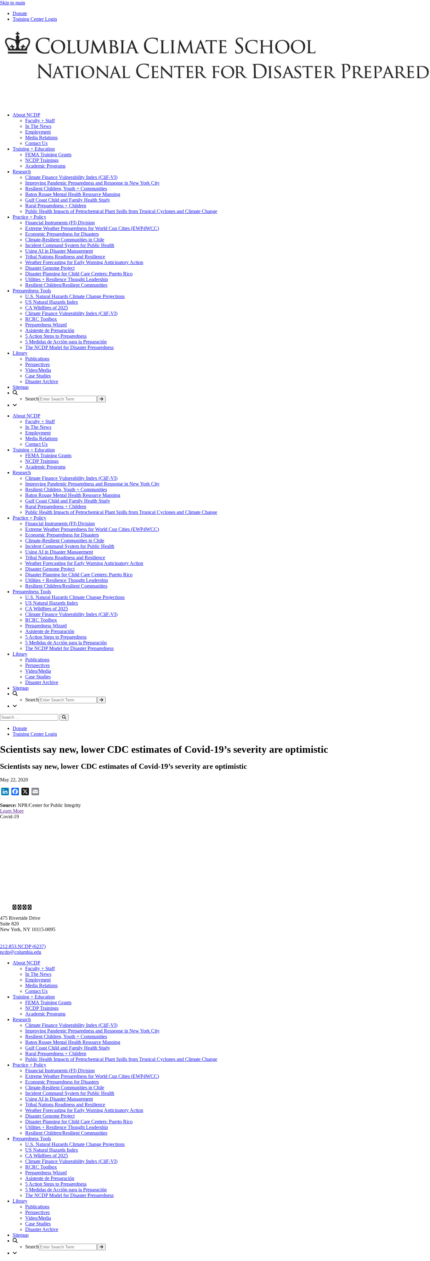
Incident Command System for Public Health (69, 245)
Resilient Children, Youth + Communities (66, 188)
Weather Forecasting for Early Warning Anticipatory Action (84, 262)
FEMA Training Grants (48, 154)
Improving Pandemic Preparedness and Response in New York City (92, 183)
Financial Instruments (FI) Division (60, 222)
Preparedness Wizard (46, 324)
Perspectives (37, 364)
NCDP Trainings (42, 160)
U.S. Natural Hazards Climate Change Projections (75, 296)
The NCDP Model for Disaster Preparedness (69, 347)
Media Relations (41, 137)
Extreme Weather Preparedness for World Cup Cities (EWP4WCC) (92, 228)
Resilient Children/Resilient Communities (66, 285)
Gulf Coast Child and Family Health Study (67, 200)
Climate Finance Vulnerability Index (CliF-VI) (71, 177)
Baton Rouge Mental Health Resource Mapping (72, 194)
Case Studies (38, 375)
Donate (20, 13)
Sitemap (21, 387)
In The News (38, 126)
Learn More (12, 811)
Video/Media (38, 370)
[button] (221, 396)
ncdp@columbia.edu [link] (20, 952)
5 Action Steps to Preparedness (56, 336)
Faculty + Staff (40, 120)
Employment (38, 132)
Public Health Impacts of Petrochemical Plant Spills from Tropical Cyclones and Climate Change (121, 211)
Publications (37, 358)
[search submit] (101, 399)
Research (22, 171)
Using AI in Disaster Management (59, 251)
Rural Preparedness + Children (55, 205)
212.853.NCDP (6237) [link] (23, 946)
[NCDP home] (182, 896)
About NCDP (26, 115)
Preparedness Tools (32, 290)
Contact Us (36, 143)
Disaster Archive (41, 381)
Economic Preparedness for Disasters (62, 234)
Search (32, 398)
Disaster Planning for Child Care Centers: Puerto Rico (79, 273)
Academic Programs (45, 166)
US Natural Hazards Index (51, 302)
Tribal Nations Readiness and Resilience (65, 256)
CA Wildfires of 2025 (46, 307)
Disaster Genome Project (50, 268)
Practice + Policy (29, 217)
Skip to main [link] (12, 2)
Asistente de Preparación (49, 330)
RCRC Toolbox (41, 319)
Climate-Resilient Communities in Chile (64, 239)
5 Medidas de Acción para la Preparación (66, 341)
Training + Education (34, 149)
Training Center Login (35, 19)
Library (20, 353)
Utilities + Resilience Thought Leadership (66, 279)
